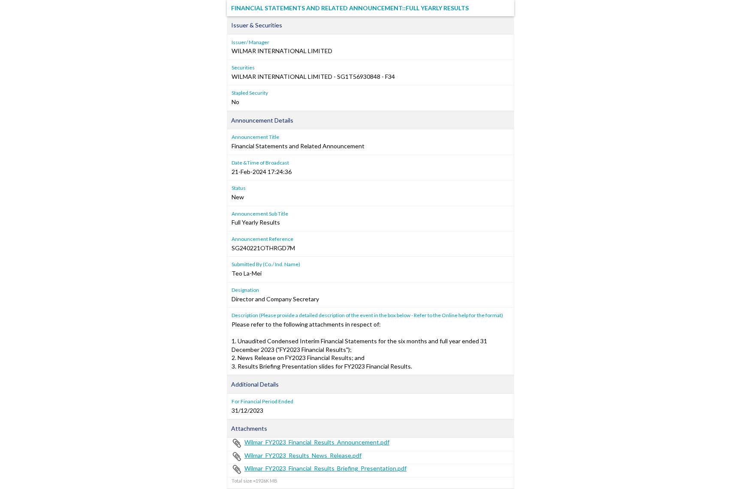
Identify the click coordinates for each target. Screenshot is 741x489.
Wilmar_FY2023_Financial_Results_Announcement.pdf (316, 442)
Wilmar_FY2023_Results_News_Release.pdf (302, 455)
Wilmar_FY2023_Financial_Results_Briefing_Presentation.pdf (325, 468)
